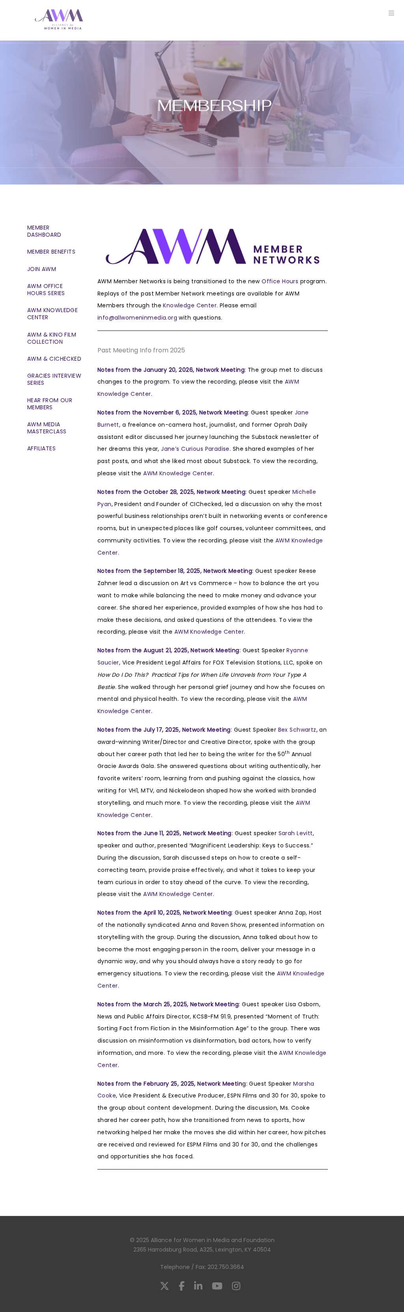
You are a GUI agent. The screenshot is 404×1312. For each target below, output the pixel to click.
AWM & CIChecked (54, 359)
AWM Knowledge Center (52, 313)
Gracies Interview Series (54, 379)
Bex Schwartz (297, 730)
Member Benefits (51, 252)
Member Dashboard (44, 231)
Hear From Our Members (49, 403)
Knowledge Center (190, 305)
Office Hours (280, 281)
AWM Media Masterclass (47, 427)
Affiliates (41, 448)
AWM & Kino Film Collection (51, 338)
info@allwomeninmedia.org (137, 318)
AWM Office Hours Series (46, 289)
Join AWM (41, 269)
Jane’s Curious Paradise (195, 449)
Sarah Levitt (296, 833)
